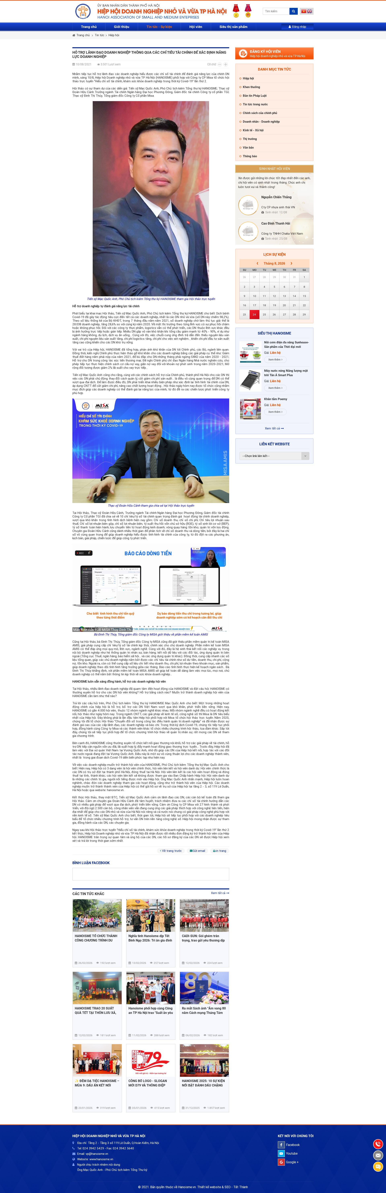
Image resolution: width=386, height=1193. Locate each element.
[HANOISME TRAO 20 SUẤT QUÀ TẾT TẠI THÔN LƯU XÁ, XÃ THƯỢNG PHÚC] (97, 988)
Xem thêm (274, 359)
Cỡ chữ (211, 64)
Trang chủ (89, 27)
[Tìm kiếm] (294, 11)
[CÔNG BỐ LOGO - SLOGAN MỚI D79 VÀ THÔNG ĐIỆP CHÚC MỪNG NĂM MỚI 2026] (150, 1060)
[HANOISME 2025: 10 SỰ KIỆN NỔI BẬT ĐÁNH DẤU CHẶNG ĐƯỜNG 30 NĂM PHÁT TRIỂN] (204, 1060)
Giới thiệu (121, 27)
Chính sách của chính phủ (260, 113)
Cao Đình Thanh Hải (275, 223)
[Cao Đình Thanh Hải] (248, 232)
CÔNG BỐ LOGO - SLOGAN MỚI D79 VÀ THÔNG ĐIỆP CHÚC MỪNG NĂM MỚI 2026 (149, 1083)
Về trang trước (172, 851)
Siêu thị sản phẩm (233, 27)
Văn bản (248, 147)
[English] (309, 12)
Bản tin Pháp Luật (255, 96)
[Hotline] (378, 1144)
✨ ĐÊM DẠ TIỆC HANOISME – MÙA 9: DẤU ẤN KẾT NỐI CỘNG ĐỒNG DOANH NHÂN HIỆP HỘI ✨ (97, 1083)
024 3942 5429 (93, 1148)
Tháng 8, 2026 (274, 263)
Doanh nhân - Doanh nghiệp (261, 121)
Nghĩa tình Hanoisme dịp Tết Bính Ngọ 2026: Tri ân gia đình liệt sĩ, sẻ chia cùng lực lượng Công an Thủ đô (150, 938)
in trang (221, 851)
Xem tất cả (218, 893)
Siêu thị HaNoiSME (274, 333)
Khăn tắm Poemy (275, 399)
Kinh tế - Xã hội (253, 130)
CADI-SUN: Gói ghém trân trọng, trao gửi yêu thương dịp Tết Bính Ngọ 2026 (203, 938)
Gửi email (199, 851)
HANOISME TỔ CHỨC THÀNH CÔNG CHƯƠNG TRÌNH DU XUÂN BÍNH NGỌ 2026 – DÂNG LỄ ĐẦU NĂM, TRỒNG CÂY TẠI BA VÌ (97, 938)
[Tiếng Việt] (303, 12)
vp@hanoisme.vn (97, 1154)
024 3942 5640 (123, 1148)
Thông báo (250, 156)
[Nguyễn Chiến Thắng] (248, 205)
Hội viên (195, 27)
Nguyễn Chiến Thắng (276, 197)
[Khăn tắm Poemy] (250, 409)
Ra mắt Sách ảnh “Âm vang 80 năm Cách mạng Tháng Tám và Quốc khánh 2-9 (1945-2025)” (204, 1010)
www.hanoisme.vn (101, 1159)
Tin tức (99, 35)
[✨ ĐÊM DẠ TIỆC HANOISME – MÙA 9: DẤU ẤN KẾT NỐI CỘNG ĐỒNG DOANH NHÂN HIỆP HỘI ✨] (97, 1060)
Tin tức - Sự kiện (159, 27)
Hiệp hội (114, 35)
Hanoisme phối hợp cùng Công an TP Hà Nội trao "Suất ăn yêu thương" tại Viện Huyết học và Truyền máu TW (150, 1010)
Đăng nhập (299, 27)
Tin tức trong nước (255, 104)
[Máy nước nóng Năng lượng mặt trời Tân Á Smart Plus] (250, 381)
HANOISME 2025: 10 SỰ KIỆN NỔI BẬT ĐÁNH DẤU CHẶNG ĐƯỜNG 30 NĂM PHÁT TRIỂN (203, 1083)
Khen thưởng (251, 87)
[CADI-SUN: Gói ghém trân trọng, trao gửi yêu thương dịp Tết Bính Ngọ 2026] (204, 915)
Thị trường (250, 139)
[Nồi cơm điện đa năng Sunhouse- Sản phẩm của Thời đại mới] (250, 352)
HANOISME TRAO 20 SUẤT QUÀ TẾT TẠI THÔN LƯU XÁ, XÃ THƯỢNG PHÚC (95, 1010)
